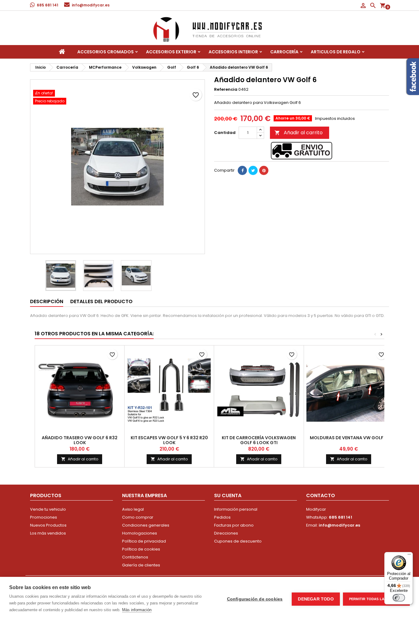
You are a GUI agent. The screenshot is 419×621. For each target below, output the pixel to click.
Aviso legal (133, 509)
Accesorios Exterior (171, 52)
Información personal (235, 509)
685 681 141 (47, 5)
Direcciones (226, 533)
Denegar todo (315, 599)
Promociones (43, 517)
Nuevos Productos (48, 525)
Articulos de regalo (335, 52)
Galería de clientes (141, 565)
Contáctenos (135, 557)
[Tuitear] (253, 170)
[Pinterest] (263, 170)
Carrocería (284, 52)
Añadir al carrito (299, 132)
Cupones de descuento (238, 541)
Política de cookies (141, 549)
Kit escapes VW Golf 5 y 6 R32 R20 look (169, 440)
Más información (137, 610)
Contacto (320, 495)
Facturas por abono (234, 525)
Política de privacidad (144, 541)
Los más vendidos (48, 533)
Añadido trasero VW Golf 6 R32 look (79, 440)
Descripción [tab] (46, 301)
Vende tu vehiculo (48, 509)
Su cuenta (227, 495)
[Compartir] (242, 170)
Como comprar (137, 517)
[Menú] (409, 555)
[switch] (399, 597)
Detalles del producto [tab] (101, 301)
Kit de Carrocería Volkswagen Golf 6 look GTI (259, 440)
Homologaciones (139, 533)
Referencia (225, 89)
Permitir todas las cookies (376, 599)
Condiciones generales (145, 525)
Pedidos (222, 517)
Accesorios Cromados (105, 52)
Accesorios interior (233, 52)
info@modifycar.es (91, 5)
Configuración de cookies (255, 599)
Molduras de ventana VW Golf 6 (348, 438)
